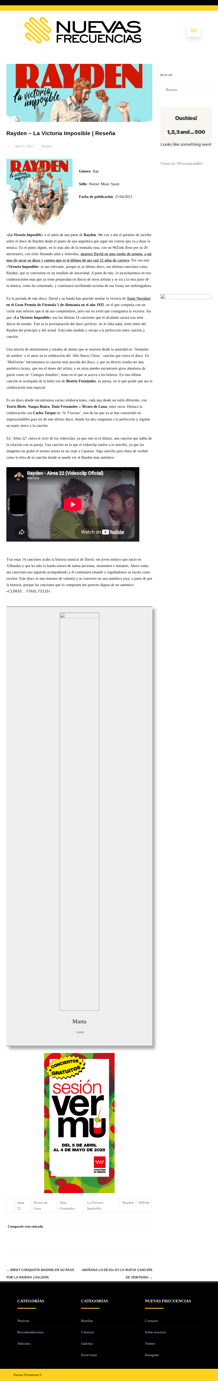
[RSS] (136, 1226)
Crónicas (87, 1332)
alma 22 (20, 1205)
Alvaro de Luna (40, 1205)
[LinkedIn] (125, 1226)
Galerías (87, 1343)
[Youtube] (200, 1375)
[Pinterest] (115, 1226)
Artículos (24, 1343)
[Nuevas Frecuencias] (82, 42)
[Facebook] (94, 1226)
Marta (79, 1021)
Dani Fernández (67, 1205)
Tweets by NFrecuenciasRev (181, 164)
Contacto (151, 1321)
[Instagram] (192, 1375)
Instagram (152, 1355)
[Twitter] (104, 1226)
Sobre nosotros (155, 1332)
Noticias (23, 1321)
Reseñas (47, 146)
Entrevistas (89, 1355)
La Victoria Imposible (95, 1205)
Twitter (150, 1343)
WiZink (144, 1203)
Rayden (128, 1203)
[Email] (147, 1226)
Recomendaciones (30, 1332)
